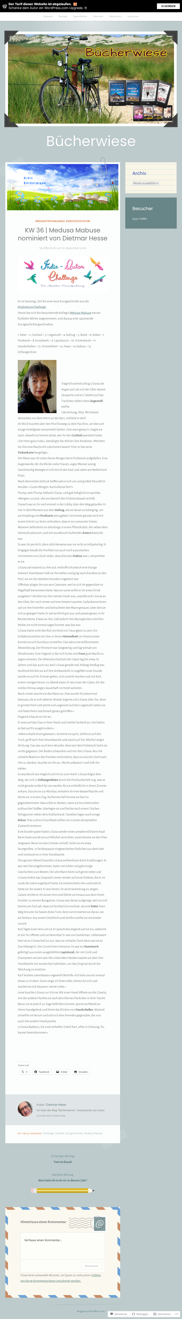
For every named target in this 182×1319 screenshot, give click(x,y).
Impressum (133, 16)
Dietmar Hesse (56, 1104)
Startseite (48, 16)
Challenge (48, 1133)
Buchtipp (63, 16)
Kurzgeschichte (74, 1133)
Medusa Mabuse (80, 313)
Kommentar (91, 1265)
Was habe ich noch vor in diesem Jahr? (62, 1177)
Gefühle (59, 1133)
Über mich (98, 16)
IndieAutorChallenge (50, 221)
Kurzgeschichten (78, 221)
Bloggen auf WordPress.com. (91, 1311)
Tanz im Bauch (62, 1159)
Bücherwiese (91, 141)
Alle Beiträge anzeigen (50, 1116)
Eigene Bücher (80, 16)
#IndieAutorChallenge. (32, 307)
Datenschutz (115, 16)
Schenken (168, 6)
